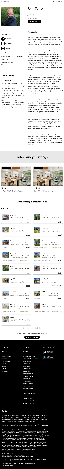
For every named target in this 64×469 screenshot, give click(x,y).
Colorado (33, 333)
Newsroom (5, 371)
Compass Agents (26, 333)
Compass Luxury (27, 368)
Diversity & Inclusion (28, 383)
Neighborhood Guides (29, 386)
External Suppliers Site (29, 401)
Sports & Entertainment (29, 393)
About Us (4, 351)
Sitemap (25, 406)
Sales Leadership (6, 356)
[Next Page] (43, 328)
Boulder (39, 333)
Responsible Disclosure (14, 417)
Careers (4, 363)
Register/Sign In (57, 2)
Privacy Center (41, 415)
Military (24, 396)
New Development (28, 388)
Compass (18, 333)
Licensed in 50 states (7, 465)
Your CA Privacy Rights (42, 419)
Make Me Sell (26, 366)
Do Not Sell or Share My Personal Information (14, 415)
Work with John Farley (34, 21)
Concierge (25, 351)
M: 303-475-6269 (32, 18)
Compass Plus (26, 378)
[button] (2, 2)
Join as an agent (6, 361)
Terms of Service (32, 415)
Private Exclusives (27, 353)
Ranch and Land (27, 398)
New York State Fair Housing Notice (10, 453)
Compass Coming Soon (29, 356)
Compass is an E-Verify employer (30, 417)
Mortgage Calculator (28, 373)
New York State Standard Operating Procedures (13, 455)
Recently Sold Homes (28, 403)
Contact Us (5, 366)
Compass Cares (27, 381)
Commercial (26, 391)
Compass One (26, 363)
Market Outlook (27, 361)
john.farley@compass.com (35, 15)
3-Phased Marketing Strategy (31, 358)
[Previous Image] (3, 176)
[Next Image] (29, 176)
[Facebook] (6, 411)
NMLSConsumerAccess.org (28, 463)
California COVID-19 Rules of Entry (23, 419)
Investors (4, 358)
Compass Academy (28, 376)
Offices (4, 368)
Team (3, 353)
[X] (9, 411)
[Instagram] (3, 411)
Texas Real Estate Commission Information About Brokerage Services (18, 449)
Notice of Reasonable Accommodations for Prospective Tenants (17, 456)
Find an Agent (26, 371)
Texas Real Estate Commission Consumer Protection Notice (16, 451)
